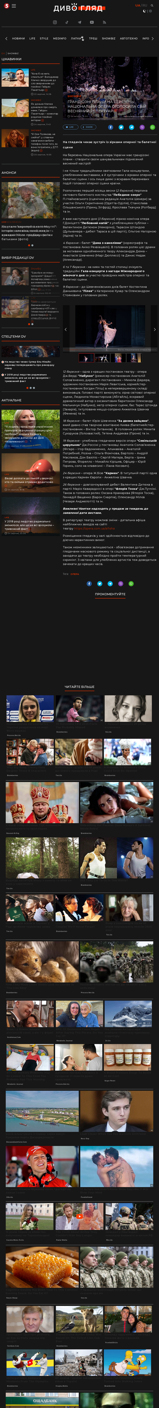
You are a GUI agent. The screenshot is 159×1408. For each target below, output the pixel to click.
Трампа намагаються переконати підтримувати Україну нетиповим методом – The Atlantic (44, 308)
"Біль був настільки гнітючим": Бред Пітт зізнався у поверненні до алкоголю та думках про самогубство (45, 279)
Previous (6, 39)
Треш (93, 38)
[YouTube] (92, 22)
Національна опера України (79, 349)
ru (144, 5)
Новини (18, 38)
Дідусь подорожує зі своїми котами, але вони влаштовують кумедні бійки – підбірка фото (27, 231)
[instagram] (54, 22)
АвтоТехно (129, 38)
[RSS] (104, 22)
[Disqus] (110, 643)
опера (74, 574)
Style (44, 38)
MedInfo (59, 38)
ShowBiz (109, 38)
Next (152, 39)
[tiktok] (67, 22)
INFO (145, 38)
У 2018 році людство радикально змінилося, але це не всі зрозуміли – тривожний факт (27, 378)
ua (137, 5)
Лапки (76, 38)
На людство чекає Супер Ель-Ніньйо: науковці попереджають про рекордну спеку (29, 365)
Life (32, 38)
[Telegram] (79, 22)
